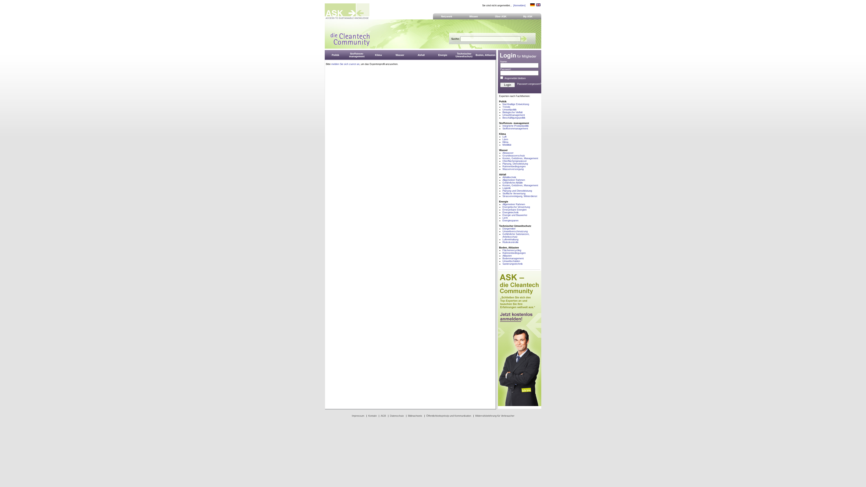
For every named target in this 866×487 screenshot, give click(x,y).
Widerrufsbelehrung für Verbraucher (494, 415)
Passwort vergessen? (529, 84)
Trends (506, 107)
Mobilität (506, 144)
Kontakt (372, 415)
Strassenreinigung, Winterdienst (519, 196)
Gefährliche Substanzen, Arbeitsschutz (516, 235)
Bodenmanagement (513, 258)
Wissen (473, 16)
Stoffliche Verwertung (513, 193)
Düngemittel (508, 228)
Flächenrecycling (511, 250)
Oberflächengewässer (514, 161)
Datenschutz (397, 415)
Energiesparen (510, 220)
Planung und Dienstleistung (517, 190)
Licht (505, 217)
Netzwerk (446, 16)
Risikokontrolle (510, 242)
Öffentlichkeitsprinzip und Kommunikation (448, 415)
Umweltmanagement (513, 115)
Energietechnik (510, 212)
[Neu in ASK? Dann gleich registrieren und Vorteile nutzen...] (519, 405)
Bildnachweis (415, 415)
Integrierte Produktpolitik (515, 125)
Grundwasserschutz (513, 155)
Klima (505, 142)
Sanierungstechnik (512, 263)
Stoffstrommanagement (515, 128)
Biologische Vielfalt (512, 112)
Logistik (506, 188)
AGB (383, 415)
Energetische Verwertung (516, 207)
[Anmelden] (519, 5)
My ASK (527, 16)
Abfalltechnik (509, 177)
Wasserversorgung (513, 169)
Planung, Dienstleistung (515, 163)
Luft (504, 136)
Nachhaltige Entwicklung (515, 104)
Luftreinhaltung (510, 239)
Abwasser (508, 153)
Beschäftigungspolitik (513, 117)
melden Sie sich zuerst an (345, 64)
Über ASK (501, 16)
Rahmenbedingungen (514, 166)
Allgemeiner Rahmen (513, 180)
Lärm (505, 139)
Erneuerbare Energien (514, 209)
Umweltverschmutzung (515, 231)
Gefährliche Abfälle (512, 182)
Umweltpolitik (509, 109)
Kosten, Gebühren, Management (520, 158)
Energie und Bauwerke (514, 215)
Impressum (358, 415)
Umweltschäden (511, 261)
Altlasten (507, 255)
